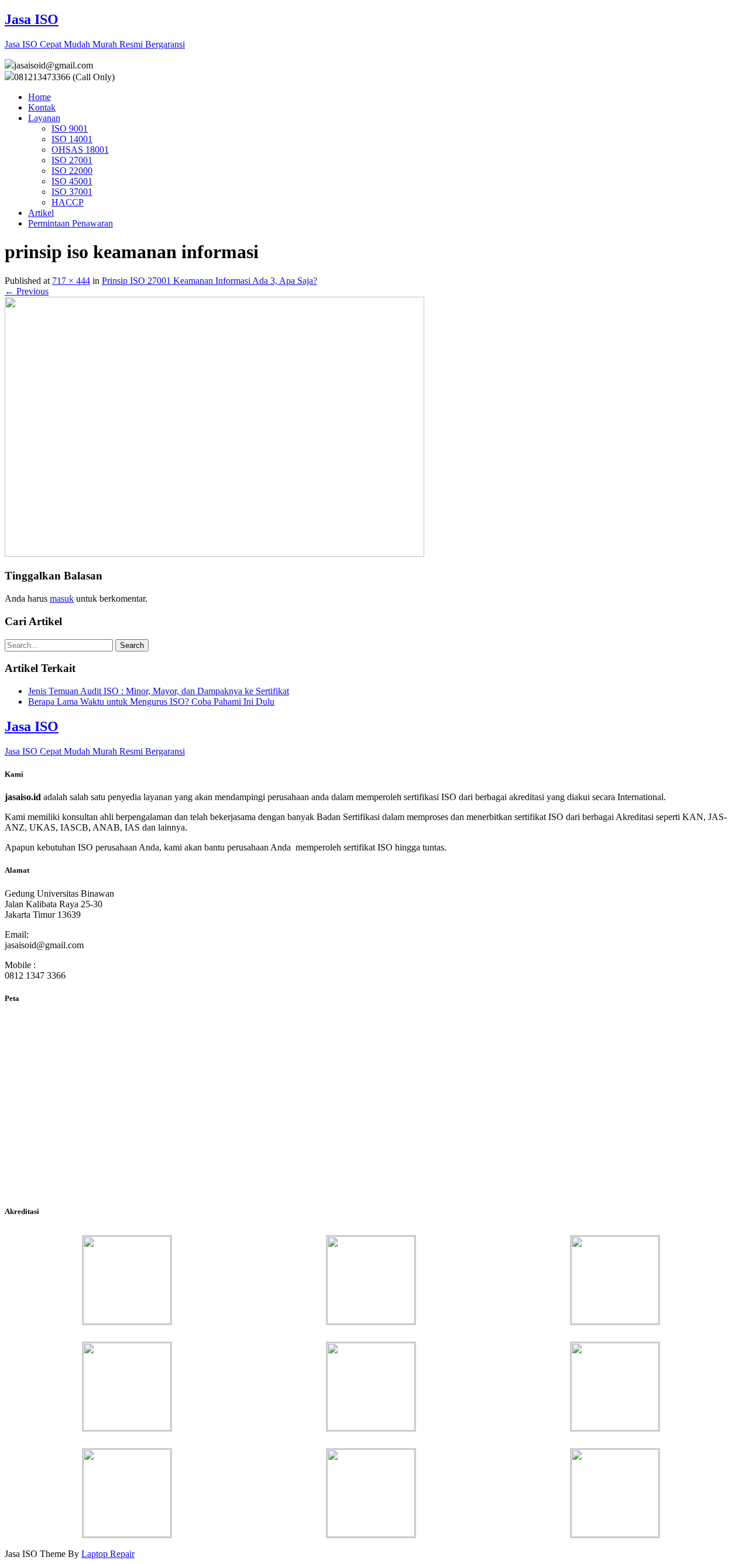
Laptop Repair (108, 1554)
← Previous (27, 291)
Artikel (41, 213)
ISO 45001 (71, 181)
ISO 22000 (71, 171)
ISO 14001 (71, 139)
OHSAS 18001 (80, 150)
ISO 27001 (71, 160)
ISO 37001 (71, 192)
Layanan (44, 118)
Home (39, 97)
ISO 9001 (69, 128)
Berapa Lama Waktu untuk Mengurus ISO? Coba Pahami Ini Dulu (151, 701)
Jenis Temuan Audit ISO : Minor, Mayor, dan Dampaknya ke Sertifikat (158, 691)
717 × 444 (71, 281)
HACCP (67, 202)
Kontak (42, 107)
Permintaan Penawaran (70, 223)
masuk (62, 598)
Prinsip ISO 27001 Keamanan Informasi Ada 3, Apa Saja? (209, 281)
